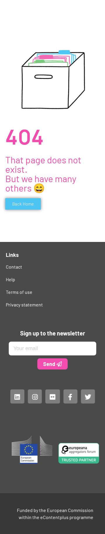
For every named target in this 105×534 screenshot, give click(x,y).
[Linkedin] (17, 396)
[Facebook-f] (70, 396)
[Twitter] (88, 396)
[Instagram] (35, 396)
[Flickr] (53, 396)
